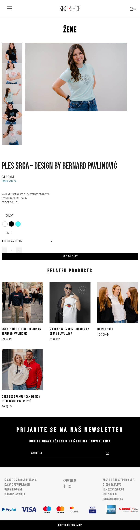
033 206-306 (110, 494)
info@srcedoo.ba (113, 499)
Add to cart (70, 256)
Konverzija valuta (14, 494)
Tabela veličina (9, 180)
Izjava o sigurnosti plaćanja (20, 480)
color (9, 215)
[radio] (5, 224)
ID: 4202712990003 (113, 489)
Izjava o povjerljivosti (17, 485)
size (8, 233)
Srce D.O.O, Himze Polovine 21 (119, 480)
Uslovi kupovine (13, 489)
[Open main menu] (9, 7)
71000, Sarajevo (112, 485)
